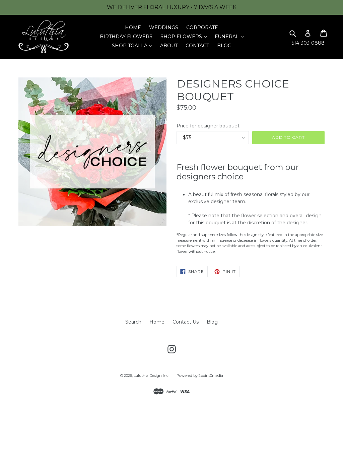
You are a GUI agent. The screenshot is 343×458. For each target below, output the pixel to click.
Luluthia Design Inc (151, 375)
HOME (133, 27)
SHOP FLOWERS (185, 36)
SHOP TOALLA (133, 45)
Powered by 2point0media (200, 375)
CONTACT (197, 46)
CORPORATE (202, 27)
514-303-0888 (308, 43)
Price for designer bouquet (208, 126)
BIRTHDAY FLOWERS (126, 37)
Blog (212, 322)
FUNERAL (231, 36)
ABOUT (169, 46)
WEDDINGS (163, 27)
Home (156, 322)
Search (133, 322)
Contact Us (186, 322)
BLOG (224, 46)
